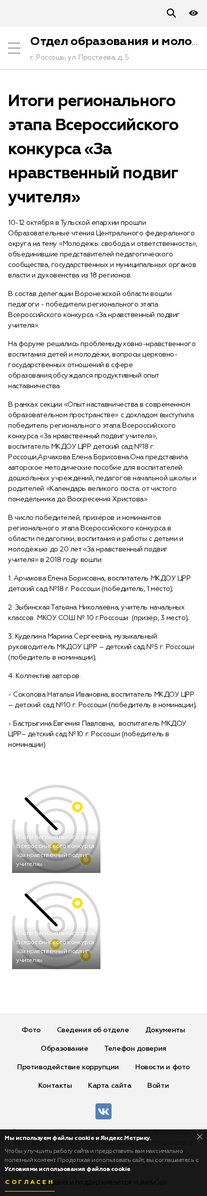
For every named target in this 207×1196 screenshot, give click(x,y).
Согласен (29, 1182)
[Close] (199, 1136)
